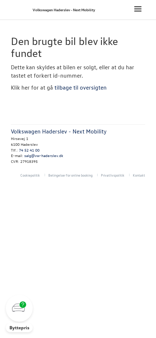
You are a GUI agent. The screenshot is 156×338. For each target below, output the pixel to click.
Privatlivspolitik (112, 175)
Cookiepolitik (30, 175)
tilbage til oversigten (80, 87)
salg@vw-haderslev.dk (43, 155)
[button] (19, 313)
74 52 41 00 (29, 150)
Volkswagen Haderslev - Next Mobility (64, 9)
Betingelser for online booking (70, 175)
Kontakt (139, 175)
